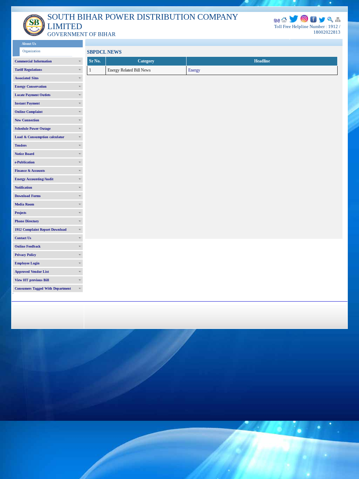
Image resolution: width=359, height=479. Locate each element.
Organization (31, 51)
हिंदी (277, 21)
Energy (194, 70)
